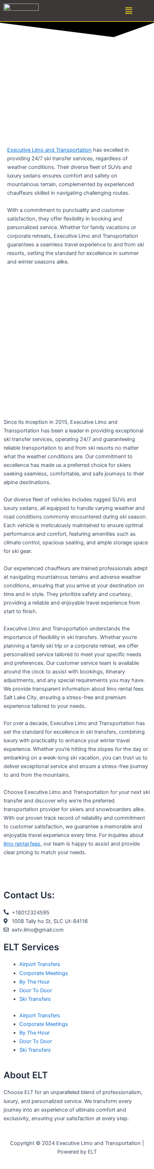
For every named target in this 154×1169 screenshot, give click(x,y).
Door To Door (35, 990)
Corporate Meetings (43, 973)
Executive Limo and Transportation (49, 150)
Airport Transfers (39, 964)
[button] (129, 10)
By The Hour (34, 982)
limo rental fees (22, 844)
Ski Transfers (35, 999)
